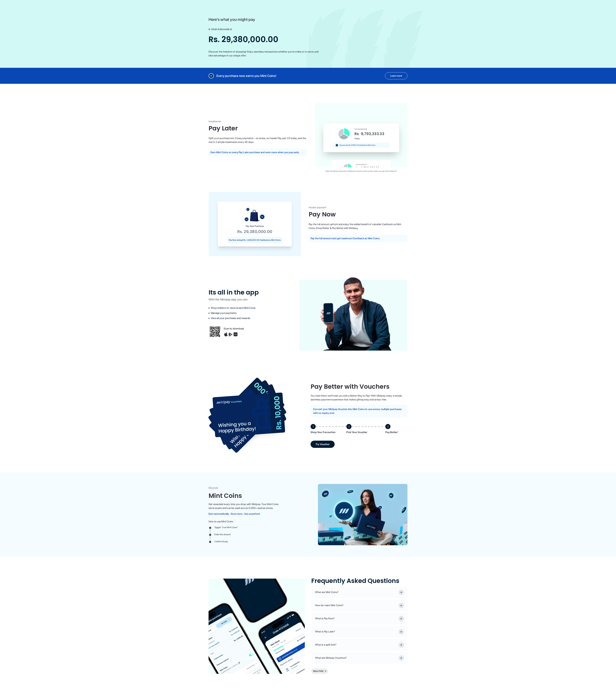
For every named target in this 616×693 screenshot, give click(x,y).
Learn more (396, 76)
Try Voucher (323, 444)
